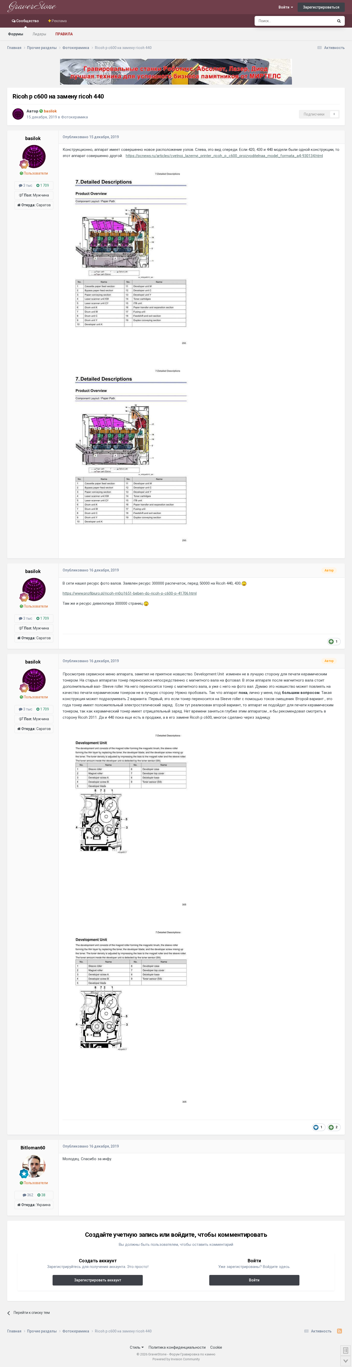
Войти (285, 7)
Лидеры (39, 34)
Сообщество (27, 21)
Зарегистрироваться (321, 7)
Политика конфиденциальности (177, 1347)
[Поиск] (339, 21)
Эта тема (319, 21)
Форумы (15, 34)
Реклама (59, 21)
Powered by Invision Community (176, 1359)
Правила (64, 34)
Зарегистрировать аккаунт (97, 1280)
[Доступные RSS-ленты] (339, 1331)
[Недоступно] (131, 259)
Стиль (135, 1347)
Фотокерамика (74, 117)
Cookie (216, 1347)
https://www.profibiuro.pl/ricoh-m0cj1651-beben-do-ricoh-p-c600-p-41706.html (130, 593)
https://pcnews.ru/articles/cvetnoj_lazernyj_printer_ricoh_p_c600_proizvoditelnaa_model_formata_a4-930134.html (224, 155)
